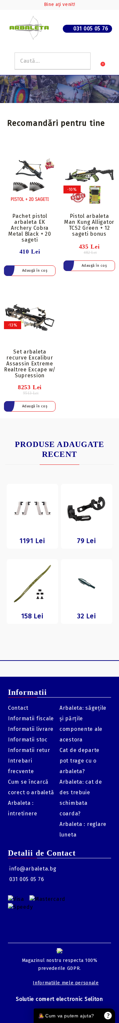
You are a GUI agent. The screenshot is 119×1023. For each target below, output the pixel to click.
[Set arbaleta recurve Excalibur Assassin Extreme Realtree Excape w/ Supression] (30, 317)
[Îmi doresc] (51, 158)
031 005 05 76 (90, 28)
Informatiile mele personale (66, 983)
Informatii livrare (31, 729)
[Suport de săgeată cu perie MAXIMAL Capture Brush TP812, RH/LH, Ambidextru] (86, 508)
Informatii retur (29, 750)
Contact (18, 708)
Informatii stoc (28, 739)
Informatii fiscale (31, 718)
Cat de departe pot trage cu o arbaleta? (79, 760)
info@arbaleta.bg (33, 869)
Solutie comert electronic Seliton (59, 999)
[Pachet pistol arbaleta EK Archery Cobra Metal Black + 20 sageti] (30, 181)
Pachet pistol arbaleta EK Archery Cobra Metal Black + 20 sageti (29, 228)
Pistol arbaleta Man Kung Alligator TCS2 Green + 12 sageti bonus (89, 225)
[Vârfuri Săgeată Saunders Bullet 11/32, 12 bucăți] (86, 583)
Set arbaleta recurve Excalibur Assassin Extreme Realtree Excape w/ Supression (30, 364)
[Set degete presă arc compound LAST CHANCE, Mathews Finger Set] (32, 508)
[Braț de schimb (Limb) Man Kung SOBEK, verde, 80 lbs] (32, 583)
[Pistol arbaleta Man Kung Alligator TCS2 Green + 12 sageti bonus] (89, 181)
